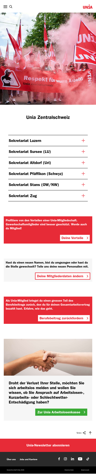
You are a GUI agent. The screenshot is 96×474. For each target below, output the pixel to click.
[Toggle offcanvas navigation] (5, 7)
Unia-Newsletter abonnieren (48, 445)
